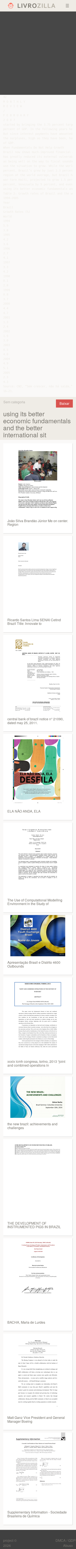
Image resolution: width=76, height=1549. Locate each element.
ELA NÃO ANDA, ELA (24, 811)
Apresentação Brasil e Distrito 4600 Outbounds (33, 964)
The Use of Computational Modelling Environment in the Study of (34, 902)
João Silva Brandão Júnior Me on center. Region (37, 522)
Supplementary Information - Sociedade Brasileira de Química (37, 1514)
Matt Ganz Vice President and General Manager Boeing (36, 1419)
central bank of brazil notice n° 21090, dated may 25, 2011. (35, 720)
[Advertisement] (38, 53)
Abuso (68, 1545)
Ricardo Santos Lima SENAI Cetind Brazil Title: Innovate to (34, 621)
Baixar (64, 403)
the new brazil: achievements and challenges (32, 1125)
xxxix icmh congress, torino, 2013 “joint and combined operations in (36, 1063)
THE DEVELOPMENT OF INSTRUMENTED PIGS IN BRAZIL (34, 1225)
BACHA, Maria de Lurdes (26, 1322)
